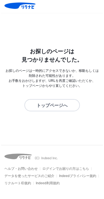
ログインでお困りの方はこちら (65, 169)
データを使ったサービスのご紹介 (29, 176)
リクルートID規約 (17, 183)
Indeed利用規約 (48, 183)
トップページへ (52, 105)
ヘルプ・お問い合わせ (21, 169)
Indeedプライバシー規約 (77, 176)
